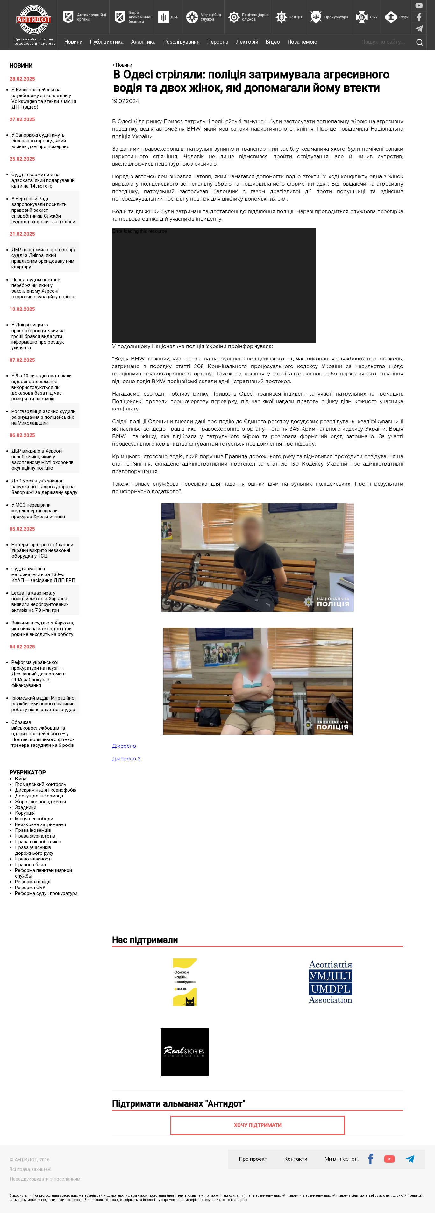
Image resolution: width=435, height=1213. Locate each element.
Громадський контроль (40, 784)
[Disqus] (257, 847)
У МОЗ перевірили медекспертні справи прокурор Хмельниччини (38, 510)
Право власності (33, 859)
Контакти (295, 1159)
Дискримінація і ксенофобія (45, 790)
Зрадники (25, 807)
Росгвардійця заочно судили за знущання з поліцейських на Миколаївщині (43, 417)
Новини (73, 42)
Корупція (25, 813)
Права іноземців (33, 830)
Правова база (30, 864)
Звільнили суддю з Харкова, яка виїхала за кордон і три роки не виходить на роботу (42, 628)
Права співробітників (38, 842)
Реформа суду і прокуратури (46, 893)
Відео (273, 42)
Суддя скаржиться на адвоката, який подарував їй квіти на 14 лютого (43, 180)
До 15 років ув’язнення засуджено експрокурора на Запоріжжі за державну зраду (44, 486)
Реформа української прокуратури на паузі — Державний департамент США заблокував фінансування (38, 674)
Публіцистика (107, 42)
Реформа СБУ (30, 887)
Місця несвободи (34, 819)
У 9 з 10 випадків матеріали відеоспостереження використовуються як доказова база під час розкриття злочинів (41, 387)
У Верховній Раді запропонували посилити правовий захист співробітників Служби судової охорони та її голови (43, 210)
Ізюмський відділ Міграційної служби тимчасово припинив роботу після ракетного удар (43, 703)
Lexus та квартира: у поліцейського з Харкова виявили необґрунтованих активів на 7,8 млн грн (39, 601)
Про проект (253, 1159)
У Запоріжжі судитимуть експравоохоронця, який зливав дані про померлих (40, 140)
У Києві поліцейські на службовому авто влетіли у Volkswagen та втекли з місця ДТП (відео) (43, 98)
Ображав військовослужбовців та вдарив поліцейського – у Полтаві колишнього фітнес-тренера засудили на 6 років (42, 733)
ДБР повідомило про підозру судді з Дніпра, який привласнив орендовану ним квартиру (43, 258)
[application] (214, 285)
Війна (20, 778)
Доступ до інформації (39, 796)
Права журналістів (35, 836)
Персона (217, 42)
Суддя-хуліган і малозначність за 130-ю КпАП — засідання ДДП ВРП (43, 574)
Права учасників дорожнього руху (34, 850)
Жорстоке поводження (40, 801)
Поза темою (302, 42)
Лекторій (247, 42)
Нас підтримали (145, 940)
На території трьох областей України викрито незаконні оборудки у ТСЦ (42, 550)
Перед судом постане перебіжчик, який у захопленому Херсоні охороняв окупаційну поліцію (43, 288)
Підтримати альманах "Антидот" (178, 1104)
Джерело (124, 746)
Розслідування (181, 42)
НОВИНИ (21, 65)
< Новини (122, 65)
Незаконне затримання (40, 824)
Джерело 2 (126, 759)
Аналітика (143, 42)
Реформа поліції (32, 882)
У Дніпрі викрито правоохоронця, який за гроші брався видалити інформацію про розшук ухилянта (38, 336)
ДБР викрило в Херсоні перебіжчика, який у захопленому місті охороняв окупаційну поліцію (42, 459)
